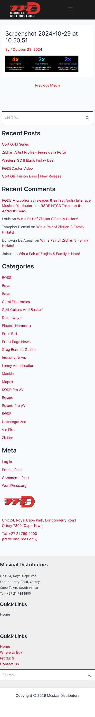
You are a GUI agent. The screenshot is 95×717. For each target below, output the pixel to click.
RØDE (6, 414)
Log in (7, 462)
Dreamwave (11, 317)
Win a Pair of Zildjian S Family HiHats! (47, 219)
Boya (6, 286)
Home (5, 646)
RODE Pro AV (13, 390)
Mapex (7, 382)
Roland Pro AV (14, 405)
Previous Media (47, 85)
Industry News (14, 357)
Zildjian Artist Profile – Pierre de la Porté (34, 152)
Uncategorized (14, 422)
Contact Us (9, 664)
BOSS (6, 277)
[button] (70, 9)
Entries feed (12, 470)
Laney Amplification (18, 365)
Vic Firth (9, 430)
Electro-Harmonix (16, 326)
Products (7, 658)
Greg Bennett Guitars (19, 349)
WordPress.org (14, 485)
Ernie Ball (9, 334)
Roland (7, 397)
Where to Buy (11, 652)
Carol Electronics (16, 302)
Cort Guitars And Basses (22, 309)
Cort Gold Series (15, 144)
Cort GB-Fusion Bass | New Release (31, 176)
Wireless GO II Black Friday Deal (28, 160)
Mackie (8, 374)
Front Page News (16, 342)
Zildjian (7, 438)
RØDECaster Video (17, 168)
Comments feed (15, 478)
